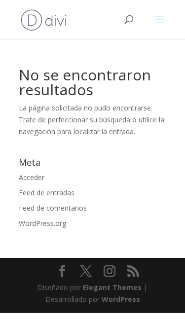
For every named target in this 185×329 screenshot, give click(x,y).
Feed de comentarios (53, 208)
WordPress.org (42, 223)
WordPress (121, 299)
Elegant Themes (112, 287)
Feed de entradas (46, 192)
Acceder (31, 177)
